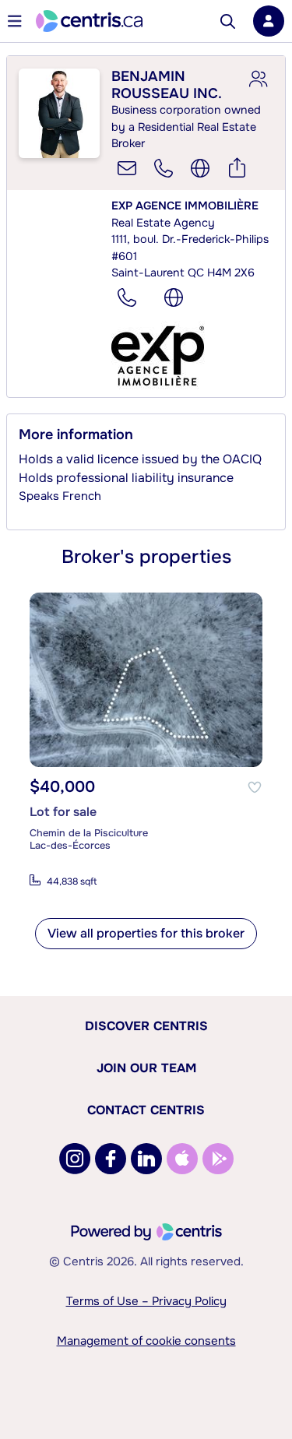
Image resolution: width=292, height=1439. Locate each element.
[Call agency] (126, 297)
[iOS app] (182, 1158)
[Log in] (268, 21)
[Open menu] (15, 21)
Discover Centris (146, 1026)
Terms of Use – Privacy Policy (146, 1301)
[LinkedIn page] (146, 1158)
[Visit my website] (200, 168)
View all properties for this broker (146, 933)
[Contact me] (126, 168)
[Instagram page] (74, 1158)
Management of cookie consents (146, 1341)
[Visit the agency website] (173, 297)
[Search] (227, 21)
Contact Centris (146, 1110)
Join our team (146, 1068)
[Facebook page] (110, 1158)
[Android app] (218, 1158)
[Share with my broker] (257, 79)
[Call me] (163, 168)
